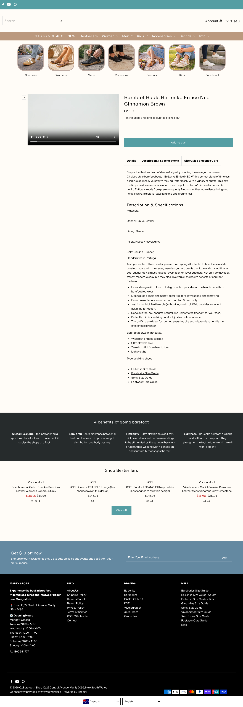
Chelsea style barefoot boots (144, 176)
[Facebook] (2, 4)
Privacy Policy (75, 608)
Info (202, 36)
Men (125, 36)
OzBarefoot (26, 687)
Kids (140, 36)
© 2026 (14, 687)
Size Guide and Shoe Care (201, 161)
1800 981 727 (21, 651)
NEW (71, 36)
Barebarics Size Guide (145, 373)
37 (36, 501)
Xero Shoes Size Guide (195, 616)
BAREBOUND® (133, 599)
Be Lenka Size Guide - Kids (197, 599)
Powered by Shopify (75, 692)
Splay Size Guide (141, 377)
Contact (72, 620)
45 (208, 501)
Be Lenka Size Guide (143, 369)
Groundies (130, 616)
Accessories (162, 36)
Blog (184, 625)
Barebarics (131, 595)
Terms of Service (77, 612)
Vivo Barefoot (132, 608)
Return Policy (75, 603)
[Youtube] (8, 4)
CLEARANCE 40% (48, 36)
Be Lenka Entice (200, 264)
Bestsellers (89, 36)
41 (39, 501)
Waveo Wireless (51, 692)
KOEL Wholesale (77, 616)
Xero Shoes (131, 612)
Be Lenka (129, 590)
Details (131, 161)
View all (121, 510)
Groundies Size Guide (194, 603)
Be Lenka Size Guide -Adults (198, 595)
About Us (73, 590)
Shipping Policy (76, 595)
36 (32, 501)
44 (204, 501)
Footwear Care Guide (144, 382)
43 (151, 501)
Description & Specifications (160, 161)
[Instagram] (15, 4)
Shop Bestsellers (121, 470)
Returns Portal (76, 599)
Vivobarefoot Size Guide (196, 612)
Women (108, 36)
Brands (185, 36)
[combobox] (30, 20)
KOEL (127, 603)
